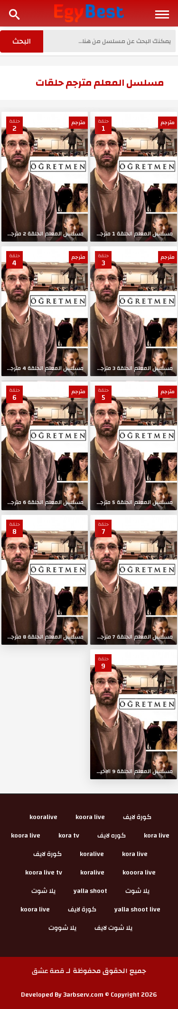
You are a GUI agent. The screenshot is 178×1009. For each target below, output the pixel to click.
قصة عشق (48, 971)
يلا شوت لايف (113, 928)
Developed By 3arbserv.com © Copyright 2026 (89, 995)
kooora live (139, 872)
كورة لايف (137, 817)
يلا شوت (137, 891)
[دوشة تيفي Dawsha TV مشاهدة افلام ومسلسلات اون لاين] (89, 12)
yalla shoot (90, 891)
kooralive (43, 817)
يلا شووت (62, 928)
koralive (92, 854)
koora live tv (43, 872)
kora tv (68, 835)
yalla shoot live (137, 909)
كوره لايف (111, 835)
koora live (90, 817)
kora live (156, 835)
